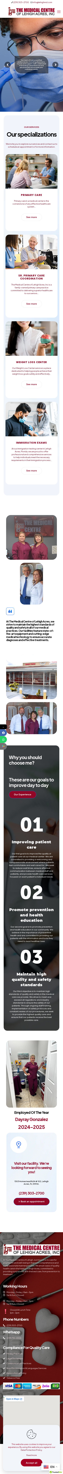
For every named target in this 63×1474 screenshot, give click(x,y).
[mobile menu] (58, 11)
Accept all (31, 1462)
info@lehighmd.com (42, 2)
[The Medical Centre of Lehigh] (31, 11)
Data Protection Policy (31, 1450)
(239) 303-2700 (21, 2)
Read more (31, 1455)
